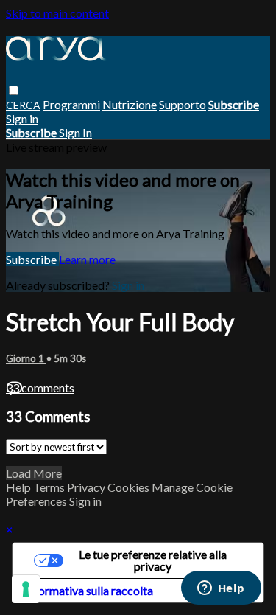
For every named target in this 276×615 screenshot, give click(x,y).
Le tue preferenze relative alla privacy (153, 560)
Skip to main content (57, 13)
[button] (13, 90)
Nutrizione (129, 104)
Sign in (22, 118)
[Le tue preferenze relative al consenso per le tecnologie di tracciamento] (26, 589)
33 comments (40, 388)
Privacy (87, 487)
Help (19, 487)
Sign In (75, 132)
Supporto (182, 104)
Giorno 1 (26, 358)
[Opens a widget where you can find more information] (220, 589)
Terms (50, 487)
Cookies (129, 487)
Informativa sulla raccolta (88, 590)
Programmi (71, 104)
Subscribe (32, 259)
